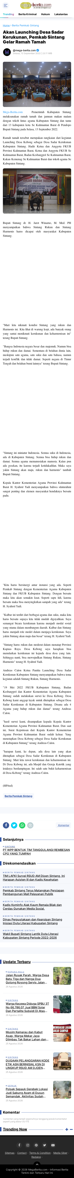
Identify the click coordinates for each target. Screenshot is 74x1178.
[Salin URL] (30, 825)
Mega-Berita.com (13, 112)
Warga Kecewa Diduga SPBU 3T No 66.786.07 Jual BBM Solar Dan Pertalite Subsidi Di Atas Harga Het (27, 1007)
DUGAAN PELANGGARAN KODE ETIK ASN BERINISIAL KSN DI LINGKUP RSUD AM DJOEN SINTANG (27, 1064)
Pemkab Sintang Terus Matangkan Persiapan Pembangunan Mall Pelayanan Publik (33, 892)
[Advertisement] (37, 280)
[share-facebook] (6, 825)
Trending (8, 14)
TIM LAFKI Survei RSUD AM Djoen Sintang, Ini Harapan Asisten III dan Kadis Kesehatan (34, 877)
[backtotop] (37, 1165)
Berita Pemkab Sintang (18, 795)
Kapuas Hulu (16, 972)
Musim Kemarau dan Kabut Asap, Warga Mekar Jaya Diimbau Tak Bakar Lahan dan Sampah (26, 1035)
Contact (22, 1152)
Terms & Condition (40, 1152)
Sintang (13, 1000)
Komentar (63, 825)
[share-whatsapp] (22, 825)
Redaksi (36, 1156)
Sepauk (12, 1086)
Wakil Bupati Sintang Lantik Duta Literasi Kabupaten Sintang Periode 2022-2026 (30, 935)
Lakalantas (61, 14)
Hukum (45, 14)
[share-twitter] (14, 825)
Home (6, 25)
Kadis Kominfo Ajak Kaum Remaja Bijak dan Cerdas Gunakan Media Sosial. (32, 906)
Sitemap (10, 1152)
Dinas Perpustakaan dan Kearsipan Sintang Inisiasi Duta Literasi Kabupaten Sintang (32, 921)
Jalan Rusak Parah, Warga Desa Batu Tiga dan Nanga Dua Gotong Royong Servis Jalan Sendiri (27, 978)
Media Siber (60, 1152)
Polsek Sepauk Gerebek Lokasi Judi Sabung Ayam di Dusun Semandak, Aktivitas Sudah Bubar (27, 1092)
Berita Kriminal (27, 14)
